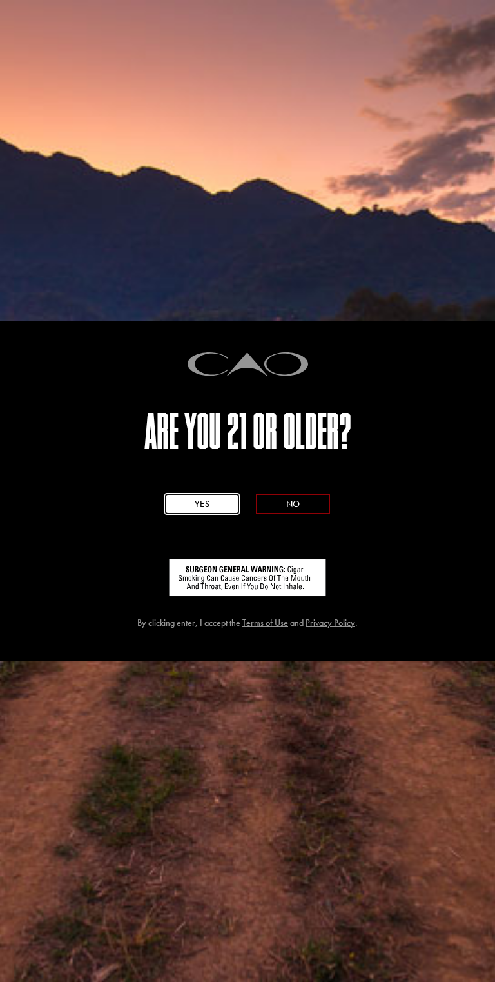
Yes (201, 504)
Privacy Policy (330, 622)
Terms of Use (265, 622)
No (293, 504)
